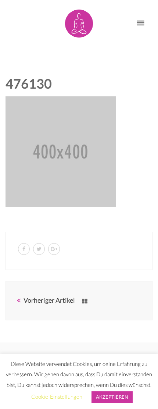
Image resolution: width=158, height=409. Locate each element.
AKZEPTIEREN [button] (112, 397)
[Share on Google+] (54, 249)
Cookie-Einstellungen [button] (56, 396)
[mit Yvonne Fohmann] (79, 22)
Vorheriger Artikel (49, 300)
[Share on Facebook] (24, 249)
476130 (29, 83)
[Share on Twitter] (39, 249)
